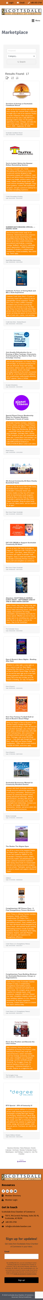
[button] (7, 78)
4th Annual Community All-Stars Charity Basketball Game (21, 482)
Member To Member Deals (28, 1150)
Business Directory (13, 1148)
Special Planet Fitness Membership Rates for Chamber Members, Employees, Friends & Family (19, 417)
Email (6, 1251)
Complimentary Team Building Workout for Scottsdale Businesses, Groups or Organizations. (21, 976)
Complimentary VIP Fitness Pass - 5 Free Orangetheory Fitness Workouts (20, 909)
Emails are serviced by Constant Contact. (25, 1274)
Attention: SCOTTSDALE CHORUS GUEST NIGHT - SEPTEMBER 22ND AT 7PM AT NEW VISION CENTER (20, 599)
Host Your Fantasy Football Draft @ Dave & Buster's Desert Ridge (20, 717)
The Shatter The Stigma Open (17, 846)
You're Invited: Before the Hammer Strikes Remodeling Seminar (19, 164)
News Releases (25, 1148)
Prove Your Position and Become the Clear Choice (20, 1042)
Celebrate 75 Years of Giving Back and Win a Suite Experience (21, 291)
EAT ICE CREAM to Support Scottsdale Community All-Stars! (21, 543)
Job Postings (19, 1152)
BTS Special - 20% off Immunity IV (19, 1105)
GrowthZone (27, 1297)
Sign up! (21, 1280)
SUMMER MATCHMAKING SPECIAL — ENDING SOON (20, 228)
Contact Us (27, 1152)
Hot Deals (15, 1150)
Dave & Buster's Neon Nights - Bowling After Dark (21, 660)
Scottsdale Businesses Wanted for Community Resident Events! (19, 783)
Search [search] (22, 62)
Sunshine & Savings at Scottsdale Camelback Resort (19, 104)
